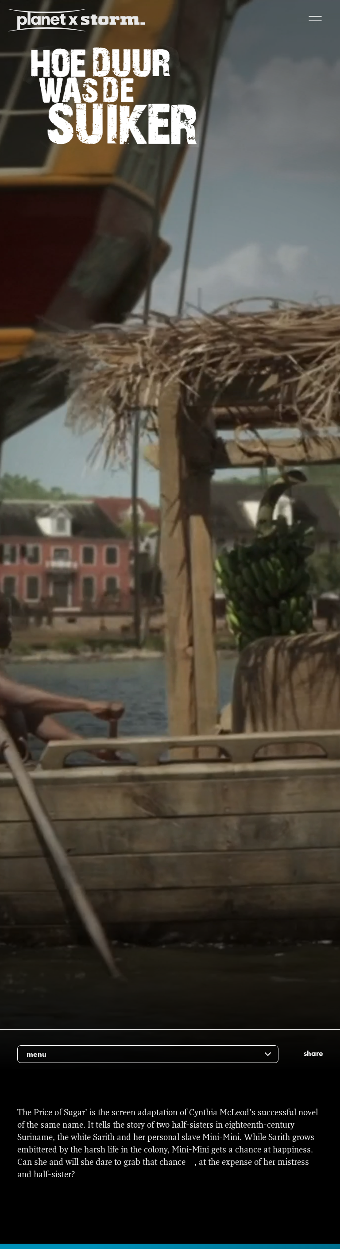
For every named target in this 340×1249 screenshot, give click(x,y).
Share (313, 1053)
